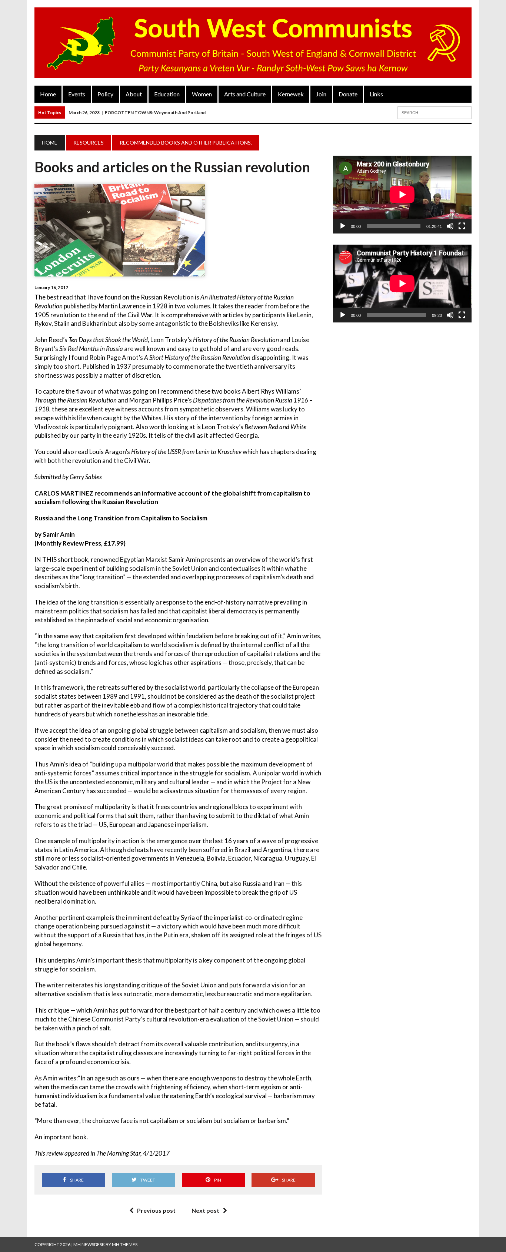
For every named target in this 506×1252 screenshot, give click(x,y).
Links (376, 93)
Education (167, 93)
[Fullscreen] (462, 226)
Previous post (156, 1210)
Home (48, 93)
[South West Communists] (253, 42)
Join (321, 93)
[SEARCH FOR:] (434, 111)
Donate (348, 93)
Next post (205, 1210)
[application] (402, 194)
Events (76, 93)
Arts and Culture (245, 93)
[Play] (342, 226)
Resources (88, 142)
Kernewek (291, 93)
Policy (105, 93)
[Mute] (450, 226)
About (134, 93)
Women (202, 93)
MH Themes (124, 1244)
